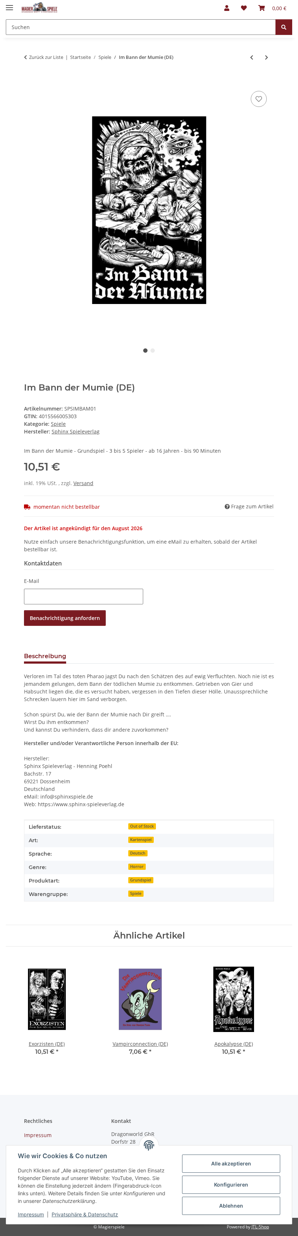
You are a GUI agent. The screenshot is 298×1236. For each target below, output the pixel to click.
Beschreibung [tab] (45, 656)
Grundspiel (140, 880)
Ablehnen (231, 1206)
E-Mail (31, 580)
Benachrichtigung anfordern (65, 618)
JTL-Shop (260, 1227)
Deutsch (137, 853)
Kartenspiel (141, 839)
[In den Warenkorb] (30, 81)
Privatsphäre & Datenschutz (85, 1214)
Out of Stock (142, 826)
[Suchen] (283, 27)
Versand (83, 483)
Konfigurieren (231, 1184)
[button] (226, 8)
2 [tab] (152, 350)
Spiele (58, 423)
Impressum (31, 1214)
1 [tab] (145, 350)
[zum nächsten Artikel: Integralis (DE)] (266, 57)
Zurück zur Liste (46, 57)
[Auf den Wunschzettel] (259, 99)
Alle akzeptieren (231, 1163)
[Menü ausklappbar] (9, 4)
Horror (137, 866)
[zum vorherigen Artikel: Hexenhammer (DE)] (251, 57)
